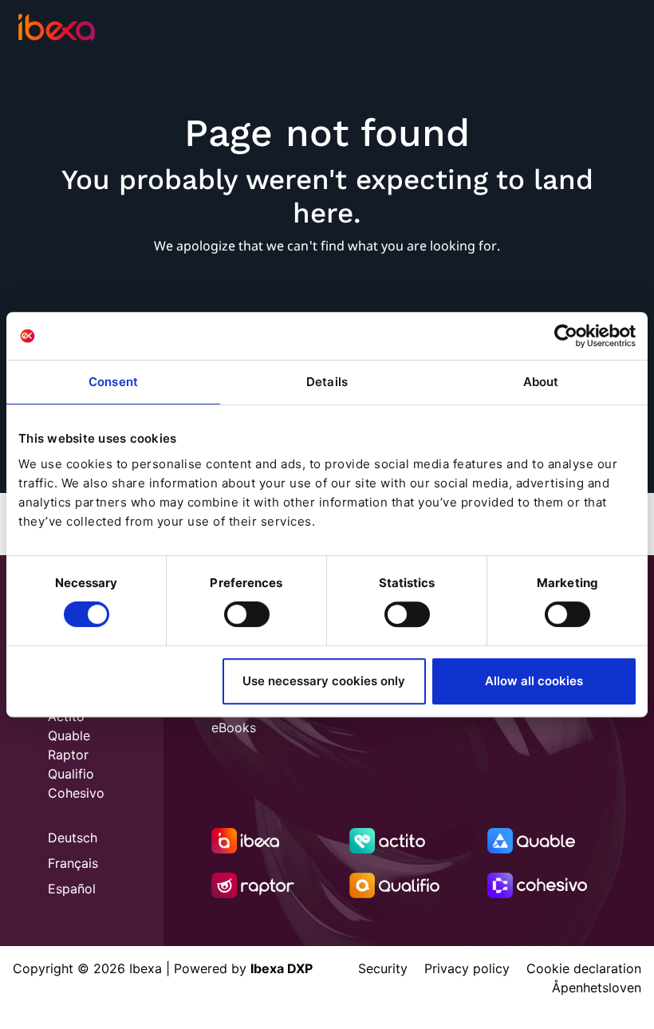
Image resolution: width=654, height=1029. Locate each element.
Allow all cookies (534, 680)
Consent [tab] (113, 381)
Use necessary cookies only (323, 680)
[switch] (247, 614)
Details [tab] (327, 381)
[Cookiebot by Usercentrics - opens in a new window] (566, 336)
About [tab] (541, 381)
